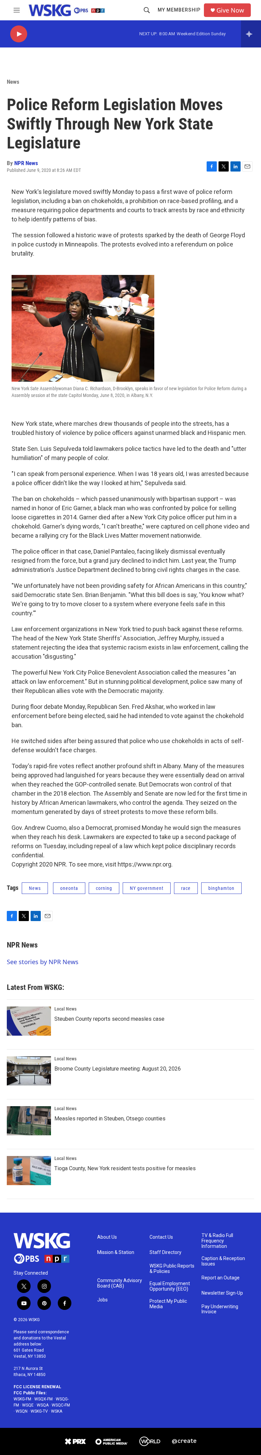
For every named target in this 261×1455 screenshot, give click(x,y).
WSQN (22, 1411)
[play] (18, 34)
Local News (65, 1009)
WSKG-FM (22, 1399)
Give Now (230, 10)
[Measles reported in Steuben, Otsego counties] (29, 1120)
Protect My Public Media (168, 1304)
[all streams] (251, 33)
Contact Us (161, 1237)
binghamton (221, 888)
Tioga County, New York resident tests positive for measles (125, 1168)
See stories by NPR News (43, 962)
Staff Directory (165, 1252)
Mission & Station (115, 1252)
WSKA (56, 1411)
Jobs (102, 1299)
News (13, 81)
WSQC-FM (61, 1405)
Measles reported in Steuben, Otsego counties (110, 1118)
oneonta (69, 888)
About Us (107, 1237)
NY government (146, 888)
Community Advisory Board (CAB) (119, 1283)
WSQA (43, 1405)
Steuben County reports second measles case (109, 1019)
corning (104, 888)
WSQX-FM (43, 1399)
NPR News (26, 163)
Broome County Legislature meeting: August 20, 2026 (117, 1068)
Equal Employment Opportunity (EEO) (170, 1286)
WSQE (28, 1405)
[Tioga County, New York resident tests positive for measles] (29, 1170)
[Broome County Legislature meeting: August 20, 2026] (29, 1070)
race (186, 888)
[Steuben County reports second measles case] (29, 1021)
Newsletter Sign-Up (222, 1293)
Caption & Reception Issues (223, 1261)
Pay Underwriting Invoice (220, 1309)
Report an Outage (221, 1277)
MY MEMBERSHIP (179, 10)
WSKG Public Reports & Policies (172, 1268)
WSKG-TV (39, 1411)
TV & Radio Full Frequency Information (217, 1241)
